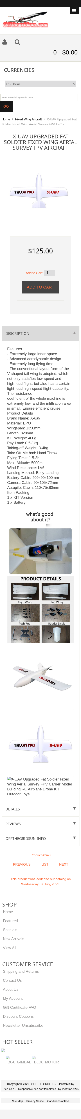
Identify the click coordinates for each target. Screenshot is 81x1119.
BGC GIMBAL (19, 1062)
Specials (10, 930)
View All (9, 948)
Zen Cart (9, 1089)
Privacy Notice (35, 1101)
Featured (10, 921)
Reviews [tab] (13, 823)
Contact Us (12, 980)
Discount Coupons (18, 1016)
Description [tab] (17, 333)
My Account (13, 998)
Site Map (17, 1101)
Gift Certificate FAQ (19, 1007)
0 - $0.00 (65, 52)
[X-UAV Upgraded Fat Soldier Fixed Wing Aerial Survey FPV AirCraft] (39, 190)
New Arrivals (13, 939)
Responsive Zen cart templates (37, 1089)
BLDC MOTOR (46, 1062)
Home (6, 119)
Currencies (19, 69)
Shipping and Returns (21, 971)
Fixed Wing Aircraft (28, 119)
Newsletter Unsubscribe (23, 1025)
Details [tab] (12, 809)
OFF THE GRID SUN (43, 1084)
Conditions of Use (58, 1101)
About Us (10, 989)
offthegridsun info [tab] (25, 838)
